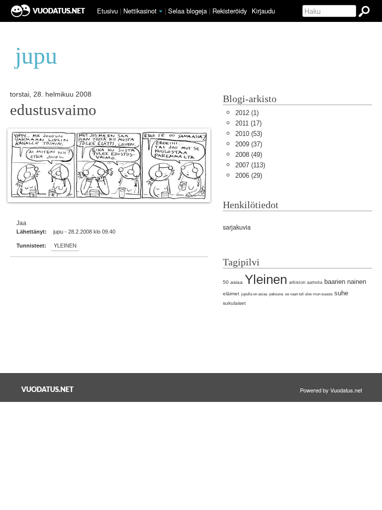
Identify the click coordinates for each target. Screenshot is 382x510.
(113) (250, 165)
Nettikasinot (140, 10)
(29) (248, 175)
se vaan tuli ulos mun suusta (308, 294)
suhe (341, 293)
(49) (248, 154)
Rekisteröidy (229, 10)
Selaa (187, 10)
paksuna (276, 294)
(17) (248, 123)
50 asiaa (233, 282)
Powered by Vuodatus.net (331, 390)
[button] (161, 11)
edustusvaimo (53, 110)
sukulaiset (234, 303)
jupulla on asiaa (254, 294)
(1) (247, 113)
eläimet (231, 293)
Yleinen (65, 246)
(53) (248, 133)
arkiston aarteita (305, 282)
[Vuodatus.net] (48, 389)
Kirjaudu (263, 10)
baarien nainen (345, 281)
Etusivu (107, 10)
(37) (248, 144)
